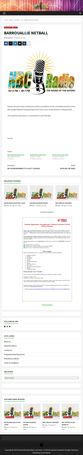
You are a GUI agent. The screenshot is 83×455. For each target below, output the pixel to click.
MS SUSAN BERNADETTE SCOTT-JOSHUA (23, 167)
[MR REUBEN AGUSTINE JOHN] (16, 192)
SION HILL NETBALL (68, 167)
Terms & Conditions (11, 363)
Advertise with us (10, 346)
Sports (15, 27)
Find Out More (47, 305)
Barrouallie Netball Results (15, 154)
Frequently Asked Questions (14, 354)
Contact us (8, 350)
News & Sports (8, 27)
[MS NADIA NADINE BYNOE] (41, 192)
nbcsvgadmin (9, 38)
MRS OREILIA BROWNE (63, 203)
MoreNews (36, 453)
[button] (4, 13)
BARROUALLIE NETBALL (38, 154)
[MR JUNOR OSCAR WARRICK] (70, 412)
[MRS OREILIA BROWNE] (67, 192)
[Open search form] (80, 13)
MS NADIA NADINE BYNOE (39, 203)
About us (7, 342)
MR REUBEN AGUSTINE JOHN (14, 203)
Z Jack (7, 205)
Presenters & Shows (11, 359)
